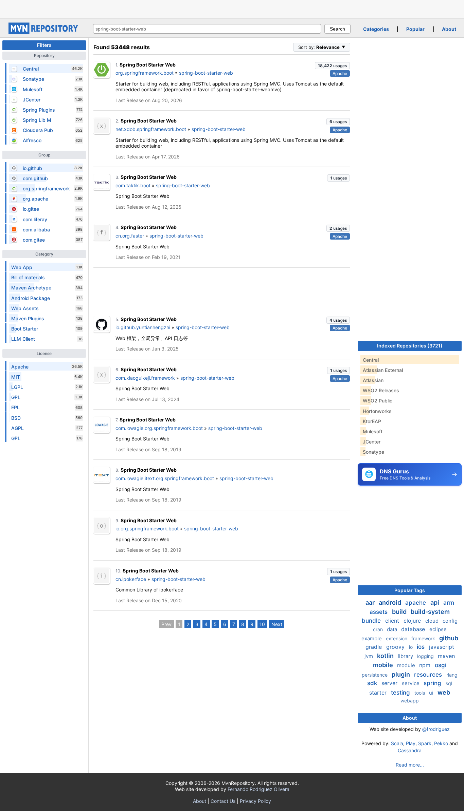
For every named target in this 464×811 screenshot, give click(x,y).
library (406, 656)
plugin (401, 674)
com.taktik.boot (132, 185)
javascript (441, 646)
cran (378, 629)
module (406, 665)
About (449, 29)
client (393, 620)
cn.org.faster (129, 236)
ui (432, 693)
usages (332, 65)
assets (379, 611)
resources (429, 674)
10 (262, 624)
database (414, 629)
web (444, 692)
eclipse (438, 629)
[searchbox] (207, 29)
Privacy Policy (255, 801)
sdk (373, 683)
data (392, 629)
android (391, 602)
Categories (376, 29)
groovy (396, 646)
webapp (409, 700)
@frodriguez (436, 729)
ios (421, 646)
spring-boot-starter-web (206, 73)
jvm (369, 656)
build (400, 611)
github (448, 638)
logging (426, 656)
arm (448, 602)
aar (370, 602)
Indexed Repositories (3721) (410, 345)
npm (425, 665)
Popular (415, 29)
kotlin (386, 655)
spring (433, 683)
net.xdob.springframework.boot (150, 129)
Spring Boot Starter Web (148, 65)
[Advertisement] (232, 8)
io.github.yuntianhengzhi (142, 327)
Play (410, 743)
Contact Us (223, 801)
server (390, 683)
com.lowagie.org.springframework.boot (159, 428)
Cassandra (410, 750)
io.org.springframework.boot (147, 528)
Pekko (441, 743)
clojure (413, 620)
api (435, 602)
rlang (452, 675)
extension (397, 638)
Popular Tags (409, 590)
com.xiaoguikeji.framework (145, 378)
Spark (424, 743)
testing (401, 692)
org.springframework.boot (144, 73)
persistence (375, 675)
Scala (397, 743)
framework (423, 638)
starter (378, 692)
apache (416, 602)
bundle (372, 620)
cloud (432, 621)
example (372, 638)
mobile (383, 664)
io (411, 647)
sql (449, 683)
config (450, 621)
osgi (440, 665)
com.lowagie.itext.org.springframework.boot (164, 478)
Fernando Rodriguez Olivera (258, 789)
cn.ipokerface (130, 579)
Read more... (410, 765)
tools (420, 693)
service (411, 683)
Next (276, 624)
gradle (374, 646)
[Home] (44, 32)
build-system (430, 611)
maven (446, 656)
